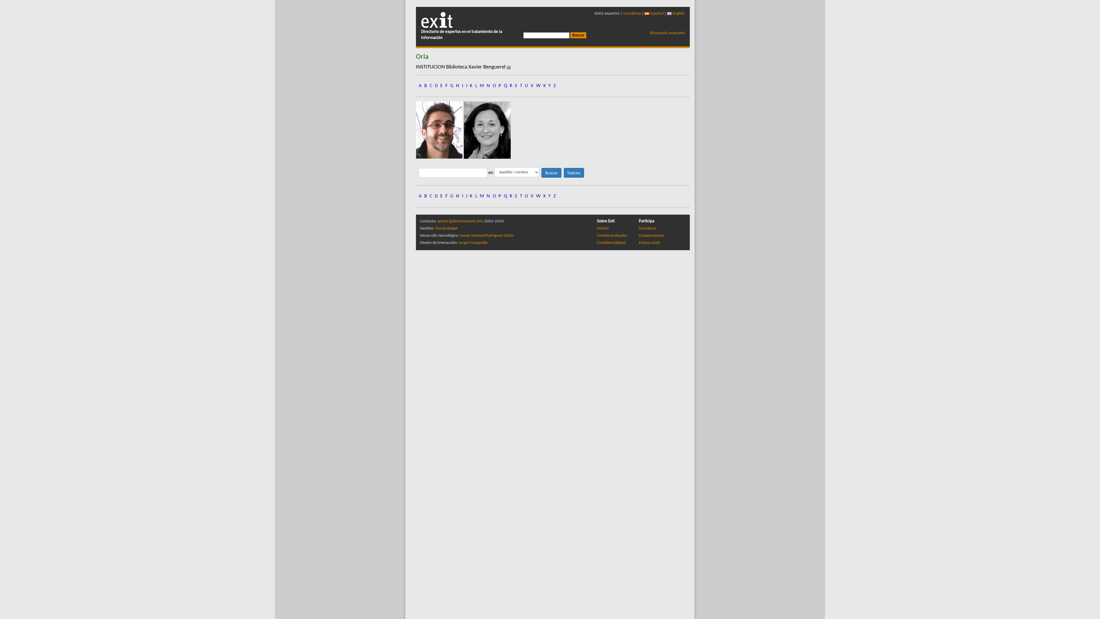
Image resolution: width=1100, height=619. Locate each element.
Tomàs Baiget (446, 228)
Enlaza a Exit (649, 243)
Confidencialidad (611, 243)
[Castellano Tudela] (487, 130)
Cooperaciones (651, 236)
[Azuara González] (440, 130)
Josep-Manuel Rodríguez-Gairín (487, 236)
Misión (603, 228)
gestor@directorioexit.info (460, 221)
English (678, 13)
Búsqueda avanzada (667, 33)
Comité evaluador (612, 236)
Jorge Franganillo (473, 243)
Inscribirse (632, 13)
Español (656, 13)
